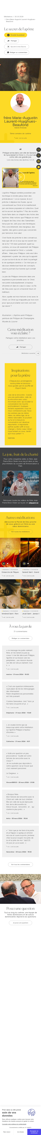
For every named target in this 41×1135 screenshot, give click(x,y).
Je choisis (20, 1132)
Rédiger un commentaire (18, 52)
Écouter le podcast (17, 35)
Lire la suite (23, 138)
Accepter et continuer (34, 1132)
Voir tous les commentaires (20, 864)
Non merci (6, 1132)
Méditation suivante (28, 353)
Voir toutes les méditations (20, 531)
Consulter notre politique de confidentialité (14, 1124)
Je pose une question (20, 922)
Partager (14, 41)
